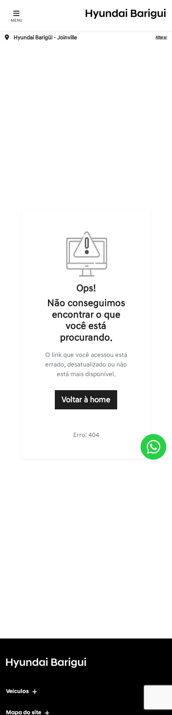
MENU (16, 20)
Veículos (17, 691)
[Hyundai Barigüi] (126, 14)
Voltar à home (86, 400)
